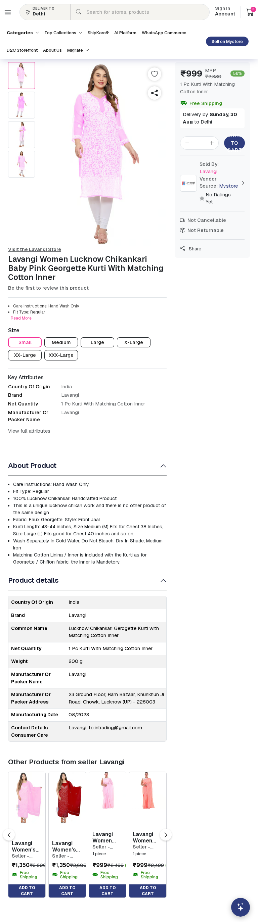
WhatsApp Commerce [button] (164, 33)
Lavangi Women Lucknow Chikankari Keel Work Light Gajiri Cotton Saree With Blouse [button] (147, 837)
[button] (7, 12)
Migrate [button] (75, 50)
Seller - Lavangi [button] (21, 856)
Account (225, 11)
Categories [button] (20, 33)
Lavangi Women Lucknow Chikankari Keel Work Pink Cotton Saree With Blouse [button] (106, 837)
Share (194, 249)
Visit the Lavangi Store (34, 249)
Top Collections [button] (60, 33)
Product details (33, 580)
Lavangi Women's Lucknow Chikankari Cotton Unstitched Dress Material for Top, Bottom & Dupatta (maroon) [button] (66, 846)
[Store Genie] (240, 907)
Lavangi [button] (209, 168)
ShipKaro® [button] (98, 33)
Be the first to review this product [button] (48, 288)
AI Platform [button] (125, 33)
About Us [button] (52, 50)
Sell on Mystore (227, 41)
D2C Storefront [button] (22, 50)
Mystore (228, 186)
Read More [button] (21, 318)
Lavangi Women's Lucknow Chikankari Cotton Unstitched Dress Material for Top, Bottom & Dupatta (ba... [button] (26, 846)
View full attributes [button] (29, 431)
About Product (32, 465)
